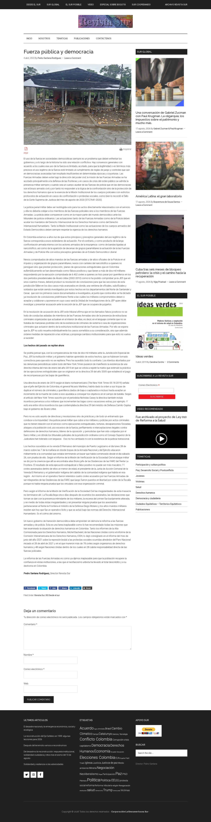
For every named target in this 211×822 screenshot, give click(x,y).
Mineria (92, 768)
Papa (100, 774)
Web (26, 683)
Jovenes (140, 476)
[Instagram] (33, 775)
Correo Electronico (149, 385)
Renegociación (124, 785)
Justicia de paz (109, 762)
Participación (109, 774)
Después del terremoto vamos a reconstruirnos (45, 745)
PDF (26, 153)
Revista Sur (39, 595)
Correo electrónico (34, 669)
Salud (138, 487)
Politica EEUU (109, 780)
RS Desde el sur (53, 595)
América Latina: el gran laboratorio (159, 196)
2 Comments (173, 362)
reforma (90, 785)
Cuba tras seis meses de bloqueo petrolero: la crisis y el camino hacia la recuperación (161, 273)
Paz (119, 773)
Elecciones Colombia (97, 757)
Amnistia (101, 729)
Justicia (97, 763)
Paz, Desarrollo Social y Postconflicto (155, 470)
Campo (95, 734)
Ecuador (113, 752)
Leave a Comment (72, 58)
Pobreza (83, 781)
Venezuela (116, 791)
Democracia (100, 745)
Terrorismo (99, 791)
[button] (161, 439)
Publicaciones (143, 509)
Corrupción (118, 739)
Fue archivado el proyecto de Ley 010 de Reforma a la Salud (161, 418)
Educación (120, 752)
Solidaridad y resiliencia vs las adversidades (43, 764)
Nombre (29, 654)
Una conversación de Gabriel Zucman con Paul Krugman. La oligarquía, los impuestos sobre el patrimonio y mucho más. (161, 118)
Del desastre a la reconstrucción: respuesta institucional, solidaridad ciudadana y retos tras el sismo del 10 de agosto (49, 754)
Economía (102, 751)
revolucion (83, 791)
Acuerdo (87, 728)
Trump (108, 790)
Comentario (30, 624)
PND (124, 774)
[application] (161, 439)
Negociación (105, 768)
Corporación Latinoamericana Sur (105, 21)
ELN (117, 758)
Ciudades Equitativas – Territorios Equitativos (158, 504)
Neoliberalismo (89, 774)
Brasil (108, 728)
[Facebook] (40, 775)
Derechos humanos (145, 492)
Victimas (140, 481)
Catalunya (105, 734)
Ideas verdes (144, 356)
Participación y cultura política (150, 464)
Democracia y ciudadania (148, 498)
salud (91, 790)
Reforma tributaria (103, 785)
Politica (93, 779)
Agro (95, 729)
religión (115, 785)
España (122, 758)
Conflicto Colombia (96, 739)
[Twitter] (26, 775)
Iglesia (88, 762)
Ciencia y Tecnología (120, 734)
